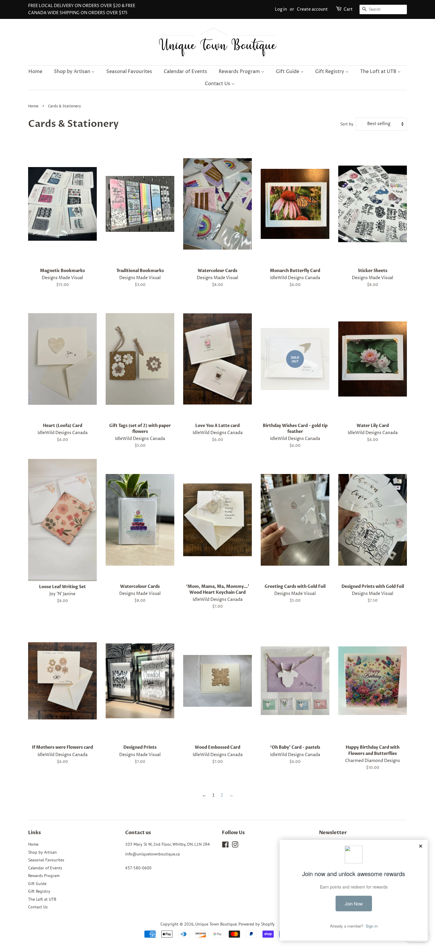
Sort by (346, 124)
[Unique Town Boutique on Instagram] (235, 845)
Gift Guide (288, 71)
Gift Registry (330, 71)
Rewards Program (240, 71)
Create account (312, 9)
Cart (348, 9)
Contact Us (218, 83)
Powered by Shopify (257, 924)
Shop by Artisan (72, 71)
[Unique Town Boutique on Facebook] (225, 845)
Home (35, 71)
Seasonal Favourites (129, 71)
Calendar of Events (185, 71)
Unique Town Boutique (216, 924)
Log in (281, 9)
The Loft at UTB (378, 71)
